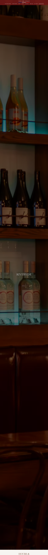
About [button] (19, 3)
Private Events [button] (14, 3)
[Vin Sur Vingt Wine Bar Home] (24, 1)
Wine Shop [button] (27, 3)
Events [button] (23, 3)
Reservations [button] (41, 3)
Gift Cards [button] (36, 3)
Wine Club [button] (31, 3)
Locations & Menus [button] (8, 3)
